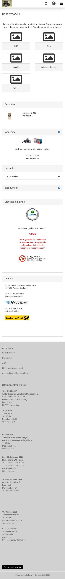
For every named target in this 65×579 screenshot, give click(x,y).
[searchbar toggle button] (46, 4)
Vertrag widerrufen (12, 567)
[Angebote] (59, 132)
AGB (4, 363)
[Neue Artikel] (59, 188)
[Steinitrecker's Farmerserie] (6, 4)
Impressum (7, 358)
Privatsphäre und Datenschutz (15, 373)
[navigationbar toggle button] (61, 4)
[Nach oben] (56, 574)
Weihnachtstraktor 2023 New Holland (32, 149)
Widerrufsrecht (8, 353)
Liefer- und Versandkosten (13, 368)
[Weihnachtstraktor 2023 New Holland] (32, 141)
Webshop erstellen (23, 575)
